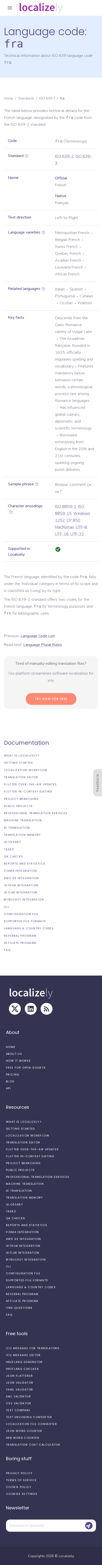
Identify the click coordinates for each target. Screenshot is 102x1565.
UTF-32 (77, 534)
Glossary (12, 842)
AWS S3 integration (21, 878)
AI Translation (17, 828)
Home (8, 98)
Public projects (18, 806)
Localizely (66, 1556)
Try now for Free (51, 699)
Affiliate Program (20, 943)
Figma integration (20, 871)
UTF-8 (81, 527)
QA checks (13, 856)
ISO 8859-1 (65, 506)
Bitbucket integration (24, 899)
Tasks (9, 849)
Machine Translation (23, 820)
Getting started (18, 763)
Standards (26, 98)
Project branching (21, 799)
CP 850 (73, 520)
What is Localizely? (21, 756)
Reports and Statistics (24, 864)
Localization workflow (25, 770)
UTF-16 (62, 534)
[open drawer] (10, 8)
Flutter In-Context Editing (28, 791)
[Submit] (89, 1525)
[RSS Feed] (46, 1009)
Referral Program (20, 936)
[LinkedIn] (31, 1009)
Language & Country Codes (29, 928)
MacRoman (64, 527)
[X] (15, 1009)
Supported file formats (25, 921)
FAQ (7, 950)
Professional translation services (35, 813)
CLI (6, 907)
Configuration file (21, 914)
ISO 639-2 (47, 98)
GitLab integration (21, 892)
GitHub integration (21, 885)
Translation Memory (22, 835)
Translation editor (21, 777)
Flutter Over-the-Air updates (30, 784)
